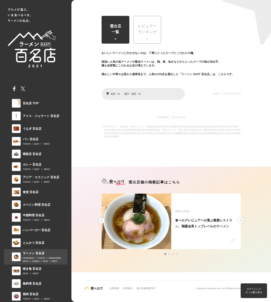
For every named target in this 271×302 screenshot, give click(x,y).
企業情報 (114, 288)
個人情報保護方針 (146, 288)
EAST (36, 144)
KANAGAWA (55, 258)
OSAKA (35, 261)
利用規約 (128, 288)
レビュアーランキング (147, 29)
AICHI (26, 261)
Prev (102, 221)
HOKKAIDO (28, 258)
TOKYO (27, 144)
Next (241, 221)
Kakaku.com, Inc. (217, 288)
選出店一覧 (115, 29)
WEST (47, 144)
